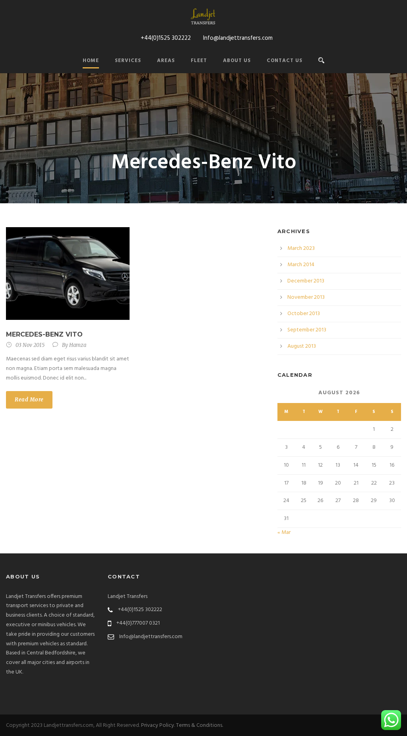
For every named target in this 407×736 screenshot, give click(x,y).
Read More (29, 399)
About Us (237, 60)
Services (128, 60)
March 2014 (300, 264)
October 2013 (303, 313)
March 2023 (301, 248)
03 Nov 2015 (30, 345)
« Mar (284, 532)
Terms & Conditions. (199, 725)
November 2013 (306, 297)
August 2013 (301, 346)
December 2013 (305, 281)
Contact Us (284, 60)
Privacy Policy (157, 725)
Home (91, 60)
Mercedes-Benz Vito (44, 334)
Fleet (199, 60)
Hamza (77, 345)
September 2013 (306, 330)
